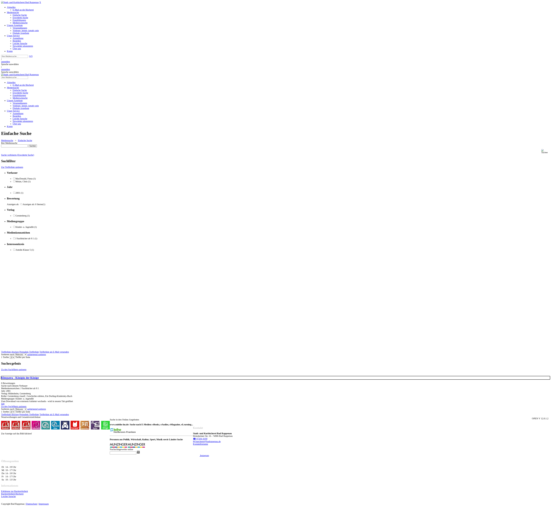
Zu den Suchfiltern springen (13, 369)
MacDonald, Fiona (24, 178)
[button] (545, 151)
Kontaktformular (200, 444)
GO (31, 56)
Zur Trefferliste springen (12, 167)
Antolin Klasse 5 (23, 250)
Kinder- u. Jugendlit (24, 227)
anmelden (5, 61)
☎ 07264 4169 (200, 439)
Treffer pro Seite (22, 357)
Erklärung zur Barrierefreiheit (14, 491)
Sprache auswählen (10, 64)
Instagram (204, 455)
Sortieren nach (7, 354)
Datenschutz (31, 504)
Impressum (44, 504)
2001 (17, 193)
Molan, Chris (21, 181)
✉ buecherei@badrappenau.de (207, 441)
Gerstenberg (21, 215)
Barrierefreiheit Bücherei (12, 494)
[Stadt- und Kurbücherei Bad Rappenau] (20, 2)
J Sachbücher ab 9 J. (24, 238)
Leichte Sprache (8, 496)
